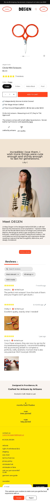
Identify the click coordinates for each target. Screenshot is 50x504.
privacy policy (7, 461)
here (31, 122)
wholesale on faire (9, 467)
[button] (11, 323)
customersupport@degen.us (13, 435)
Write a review (25, 252)
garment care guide (9, 475)
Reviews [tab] (11, 261)
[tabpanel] (25, 319)
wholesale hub (7, 464)
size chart (6, 455)
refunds (5, 445)
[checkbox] (10, 280)
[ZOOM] (44, 55)
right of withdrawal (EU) (11, 449)
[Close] (48, 489)
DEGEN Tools (6, 64)
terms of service (8, 458)
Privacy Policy (24, 493)
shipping (5, 452)
